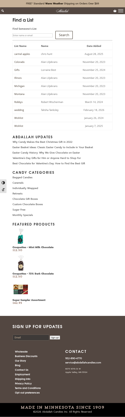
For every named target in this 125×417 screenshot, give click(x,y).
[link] (115, 10)
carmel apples (22, 54)
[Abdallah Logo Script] (62, 10)
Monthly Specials (23, 215)
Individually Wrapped (25, 188)
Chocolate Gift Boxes (25, 199)
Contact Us (21, 370)
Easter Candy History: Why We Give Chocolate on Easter (46, 153)
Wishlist (18, 118)
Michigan (19, 86)
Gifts (17, 69)
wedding (19, 110)
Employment (22, 374)
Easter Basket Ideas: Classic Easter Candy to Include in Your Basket (53, 147)
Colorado (19, 62)
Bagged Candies (22, 177)
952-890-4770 (73, 358)
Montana (19, 94)
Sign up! (55, 337)
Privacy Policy (23, 383)
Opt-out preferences (27, 392)
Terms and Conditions (28, 388)
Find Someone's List (25, 28)
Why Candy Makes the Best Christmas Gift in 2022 (42, 142)
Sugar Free (19, 210)
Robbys (18, 102)
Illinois (18, 77)
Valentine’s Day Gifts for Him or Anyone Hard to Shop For (47, 158)
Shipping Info (22, 379)
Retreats (17, 193)
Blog (17, 365)
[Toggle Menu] (120, 10)
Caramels (18, 183)
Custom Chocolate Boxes (28, 204)
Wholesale (21, 351)
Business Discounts (26, 356)
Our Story (20, 360)
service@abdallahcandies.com (83, 362)
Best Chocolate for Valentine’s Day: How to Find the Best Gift (49, 163)
